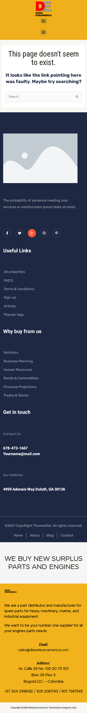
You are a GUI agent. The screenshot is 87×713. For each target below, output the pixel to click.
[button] (43, 20)
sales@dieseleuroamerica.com (43, 650)
